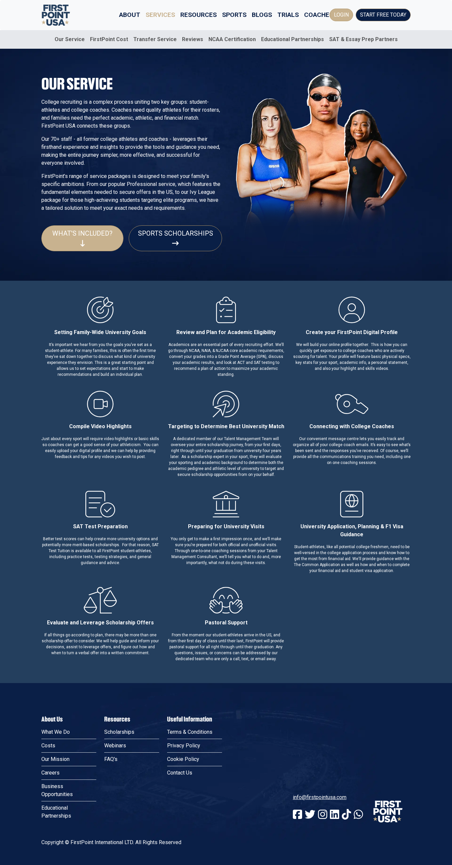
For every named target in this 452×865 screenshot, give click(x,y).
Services (160, 15)
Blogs (262, 15)
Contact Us (179, 773)
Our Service (70, 39)
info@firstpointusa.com (319, 797)
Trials (288, 15)
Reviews (192, 39)
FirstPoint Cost (109, 39)
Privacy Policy (183, 745)
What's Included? (82, 233)
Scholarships (119, 732)
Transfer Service (155, 39)
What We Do (55, 732)
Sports (234, 15)
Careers (50, 773)
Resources (198, 15)
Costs (48, 745)
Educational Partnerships (292, 39)
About (129, 15)
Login (341, 15)
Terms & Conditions (189, 732)
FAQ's (110, 759)
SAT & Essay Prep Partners (363, 39)
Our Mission (55, 759)
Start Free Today (383, 15)
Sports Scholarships (175, 233)
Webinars (115, 745)
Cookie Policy (183, 759)
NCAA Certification (232, 39)
